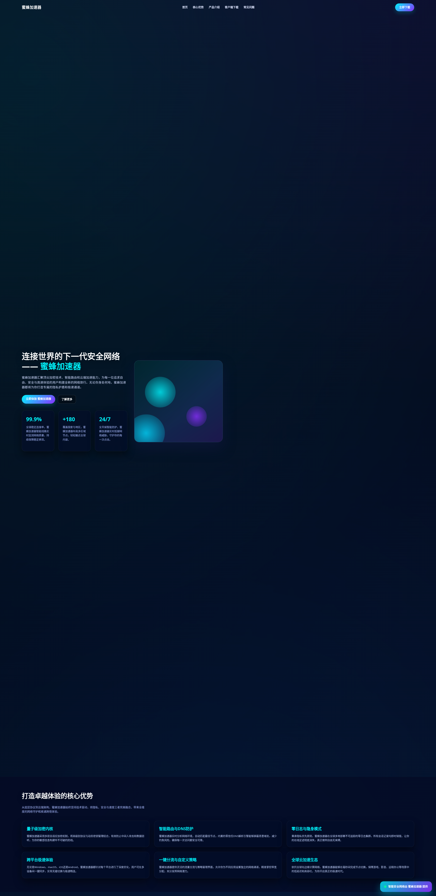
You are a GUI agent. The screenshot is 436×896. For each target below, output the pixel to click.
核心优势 (198, 7)
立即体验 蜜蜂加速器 (38, 399)
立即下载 (404, 7)
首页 (185, 7)
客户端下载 (231, 7)
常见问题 (249, 7)
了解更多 (66, 399)
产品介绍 (214, 7)
